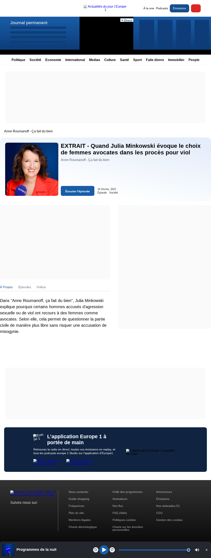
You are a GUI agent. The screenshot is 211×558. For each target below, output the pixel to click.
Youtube (33, 510)
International (75, 60)
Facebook (26, 510)
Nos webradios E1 (168, 505)
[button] (197, 549)
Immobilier (176, 60)
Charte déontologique (83, 527)
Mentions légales (80, 520)
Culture (110, 60)
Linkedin (47, 510)
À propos (6, 287)
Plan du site (76, 513)
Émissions (179, 8)
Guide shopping (79, 498)
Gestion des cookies (169, 520)
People (194, 60)
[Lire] (104, 549)
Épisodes (24, 287)
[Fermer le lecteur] (206, 549)
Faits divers (155, 60)
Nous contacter (78, 491)
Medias (94, 60)
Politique (18, 60)
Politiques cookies (124, 520)
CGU (159, 513)
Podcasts (162, 8)
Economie (53, 60)
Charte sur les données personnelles (128, 528)
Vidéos (41, 287)
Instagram (19, 510)
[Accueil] (105, 10)
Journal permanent (28, 22)
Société (35, 60)
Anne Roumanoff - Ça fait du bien (28, 131)
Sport (137, 60)
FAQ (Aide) (120, 513)
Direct (196, 8)
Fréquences (76, 505)
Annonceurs (164, 491)
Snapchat (40, 510)
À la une (148, 8)
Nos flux (118, 505)
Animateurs (120, 498)
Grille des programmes (127, 491)
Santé (124, 60)
